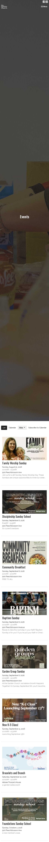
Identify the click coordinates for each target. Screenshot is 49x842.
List (4, 428)
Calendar (12, 428)
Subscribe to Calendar (37, 428)
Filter (21, 427)
